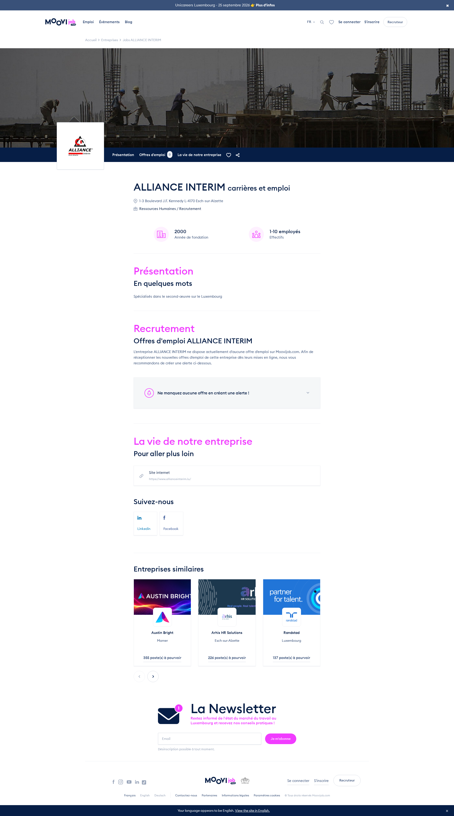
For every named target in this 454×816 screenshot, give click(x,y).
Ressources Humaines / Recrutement (170, 208)
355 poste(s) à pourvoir (162, 657)
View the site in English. (252, 810)
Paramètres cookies (267, 795)
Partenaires (209, 795)
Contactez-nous (186, 795)
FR (309, 22)
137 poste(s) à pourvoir (291, 657)
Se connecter (349, 22)
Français (129, 795)
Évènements (109, 22)
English (145, 795)
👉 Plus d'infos (263, 5)
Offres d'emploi (155, 155)
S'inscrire (372, 22)
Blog (128, 22)
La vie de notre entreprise (199, 155)
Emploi (88, 22)
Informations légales (235, 795)
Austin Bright (162, 632)
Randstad (292, 632)
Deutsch (160, 795)
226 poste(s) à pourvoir (227, 657)
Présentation (123, 155)
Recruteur (395, 22)
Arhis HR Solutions (226, 632)
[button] (153, 676)
